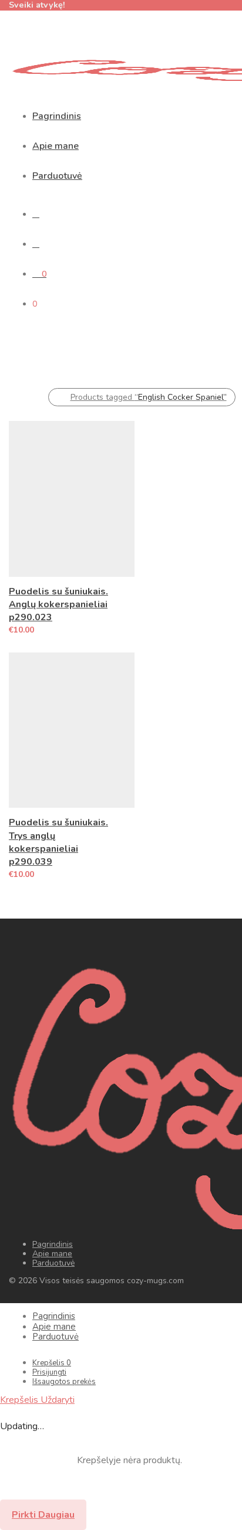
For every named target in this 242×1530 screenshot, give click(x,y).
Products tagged (148, 397)
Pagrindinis (56, 116)
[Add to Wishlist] (129, 590)
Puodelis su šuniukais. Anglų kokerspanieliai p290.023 (58, 604)
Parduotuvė (57, 175)
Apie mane (55, 146)
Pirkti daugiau (43, 1514)
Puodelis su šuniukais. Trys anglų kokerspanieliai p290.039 (58, 842)
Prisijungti (49, 1372)
